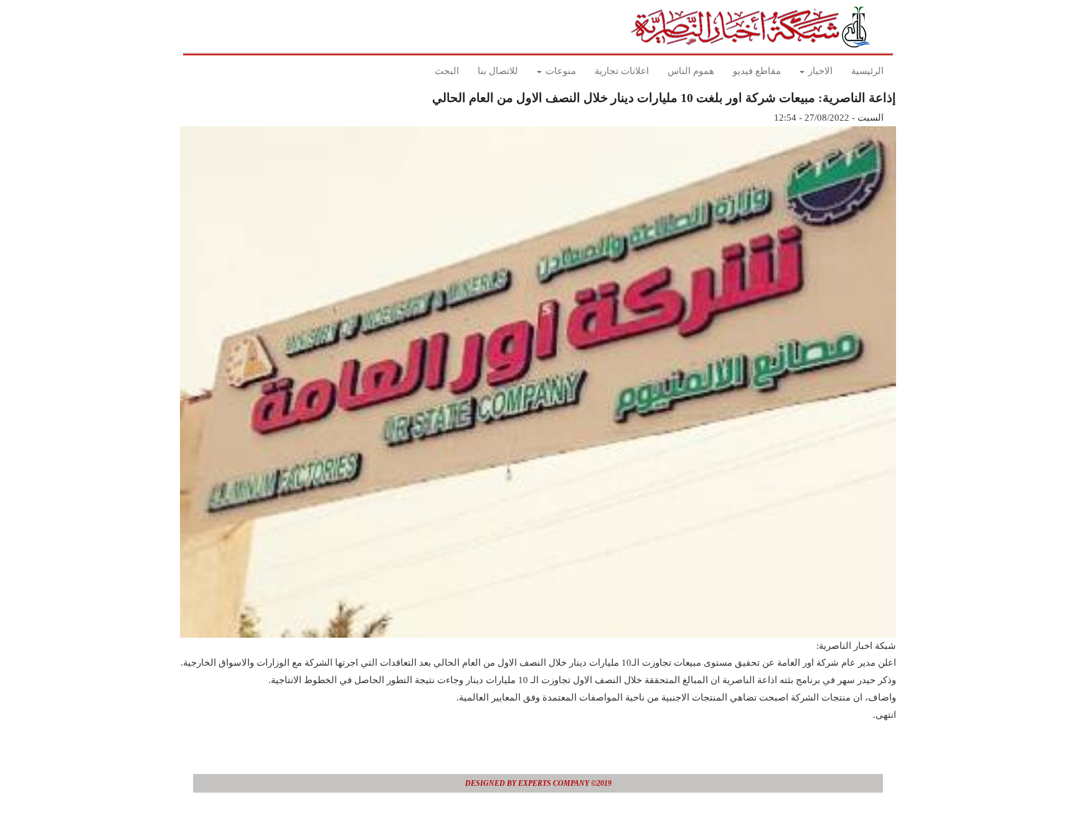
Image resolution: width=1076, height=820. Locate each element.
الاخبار (819, 71)
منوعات (559, 71)
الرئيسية (867, 71)
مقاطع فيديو (757, 71)
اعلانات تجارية (622, 71)
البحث (447, 71)
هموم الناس (691, 71)
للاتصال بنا (498, 71)
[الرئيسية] (754, 27)
